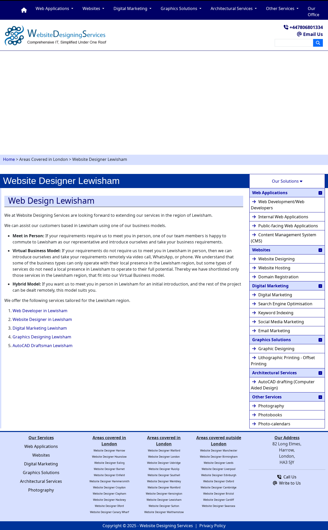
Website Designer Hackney (109, 500)
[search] (318, 43)
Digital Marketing (270, 286)
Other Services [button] (280, 8)
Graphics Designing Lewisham (42, 337)
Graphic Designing (276, 348)
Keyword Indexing (275, 313)
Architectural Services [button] (232, 8)
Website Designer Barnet (109, 469)
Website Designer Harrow (109, 450)
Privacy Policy (212, 525)
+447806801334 (305, 27)
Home (9, 159)
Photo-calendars (274, 424)
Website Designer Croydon (109, 487)
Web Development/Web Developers (277, 205)
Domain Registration (278, 277)
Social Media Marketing (281, 322)
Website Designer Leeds (218, 463)
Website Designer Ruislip (164, 469)
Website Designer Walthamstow (164, 512)
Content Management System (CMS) (283, 238)
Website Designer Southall (164, 475)
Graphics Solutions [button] (179, 8)
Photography (271, 406)
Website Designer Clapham (109, 493)
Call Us (288, 477)
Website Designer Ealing (109, 463)
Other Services (267, 397)
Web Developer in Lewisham (40, 310)
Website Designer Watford (164, 450)
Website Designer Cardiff (218, 500)
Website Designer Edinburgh (218, 475)
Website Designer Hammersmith (109, 481)
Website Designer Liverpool (218, 469)
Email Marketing (274, 330)
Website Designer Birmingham (219, 456)
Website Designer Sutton (164, 506)
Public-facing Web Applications (288, 226)
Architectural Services (274, 373)
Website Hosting (274, 268)
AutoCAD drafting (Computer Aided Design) (283, 385)
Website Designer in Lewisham (42, 319)
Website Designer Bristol (218, 493)
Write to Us (289, 483)
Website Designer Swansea (218, 506)
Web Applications (270, 192)
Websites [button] (92, 8)
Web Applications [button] (53, 8)
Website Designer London (164, 456)
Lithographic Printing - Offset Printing (283, 361)
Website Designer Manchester (218, 450)
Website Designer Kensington (164, 493)
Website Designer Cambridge (219, 487)
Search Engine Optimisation (285, 304)
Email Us (312, 34)
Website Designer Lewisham (164, 500)
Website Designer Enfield (109, 475)
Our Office (313, 11)
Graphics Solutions (271, 339)
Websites (261, 250)
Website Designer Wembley (164, 481)
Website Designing (276, 259)
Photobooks (270, 415)
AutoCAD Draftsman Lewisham (43, 345)
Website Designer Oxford (218, 481)
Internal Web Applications (283, 217)
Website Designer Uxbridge (164, 463)
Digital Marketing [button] (131, 8)
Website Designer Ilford (109, 506)
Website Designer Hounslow (109, 456)
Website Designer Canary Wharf (109, 512)
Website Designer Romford (164, 487)
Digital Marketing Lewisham (40, 328)
